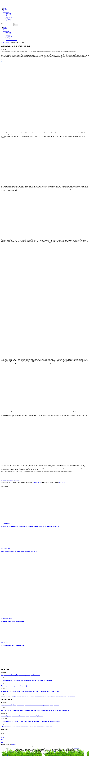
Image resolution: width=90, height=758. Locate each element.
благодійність (4, 480)
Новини (5, 9)
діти (8, 480)
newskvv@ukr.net (37, 482)
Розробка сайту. (4, 755)
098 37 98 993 (62, 482)
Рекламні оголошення (11, 20)
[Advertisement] (45, 657)
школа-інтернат (15, 480)
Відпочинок (9, 17)
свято (10, 480)
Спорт (7, 18)
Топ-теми (8, 13)
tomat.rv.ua (76, 748)
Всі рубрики (6, 12)
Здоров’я (8, 15)
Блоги (4, 10)
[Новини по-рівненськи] (18, 5)
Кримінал (8, 14)
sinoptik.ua (13, 744)
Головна (5, 8)
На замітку (8, 19)
